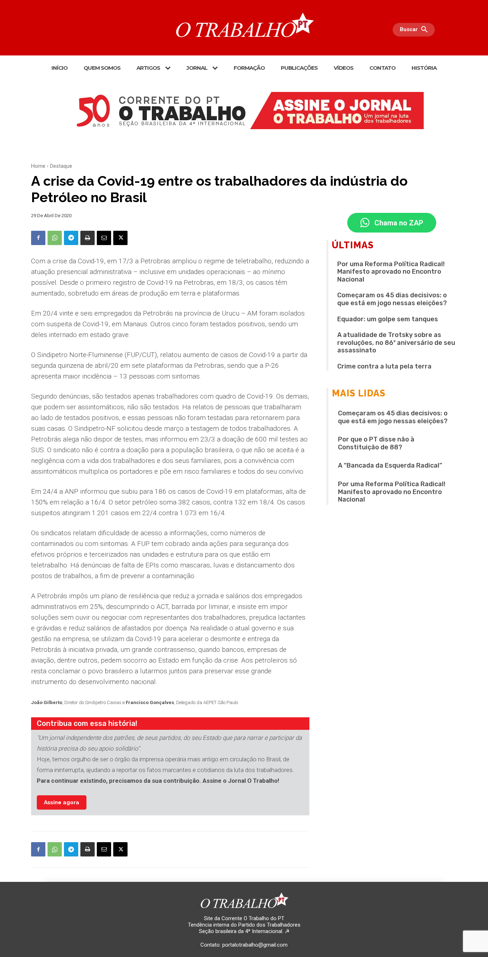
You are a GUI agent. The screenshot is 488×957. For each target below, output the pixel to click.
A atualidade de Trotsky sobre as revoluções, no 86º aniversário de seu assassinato (396, 342)
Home (38, 166)
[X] (120, 238)
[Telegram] (71, 238)
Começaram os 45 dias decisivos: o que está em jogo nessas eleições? (392, 299)
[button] (415, 29)
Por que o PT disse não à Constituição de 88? (376, 443)
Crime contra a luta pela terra (384, 366)
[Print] (87, 238)
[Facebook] (38, 238)
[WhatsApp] (55, 238)
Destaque (61, 166)
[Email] (104, 238)
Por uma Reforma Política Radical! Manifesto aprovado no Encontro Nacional (391, 271)
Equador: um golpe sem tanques (387, 319)
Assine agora (61, 802)
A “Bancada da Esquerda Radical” (390, 465)
